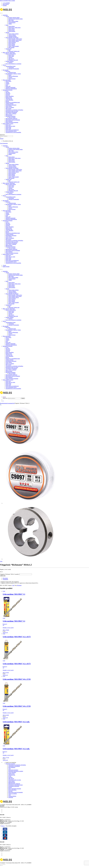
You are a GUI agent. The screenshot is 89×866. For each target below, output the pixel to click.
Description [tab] (5, 578)
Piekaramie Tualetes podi (13, 51)
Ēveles (7, 91)
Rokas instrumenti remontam (12, 122)
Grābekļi (7, 83)
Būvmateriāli (5, 70)
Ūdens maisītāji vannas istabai (14, 40)
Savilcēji (10, 77)
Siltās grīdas (11, 20)
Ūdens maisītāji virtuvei (13, 41)
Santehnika (5, 15)
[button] (0, 404)
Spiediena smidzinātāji (10, 87)
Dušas (7, 25)
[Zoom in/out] (0, 864)
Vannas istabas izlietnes (13, 33)
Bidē (9, 50)
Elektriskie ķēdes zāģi (13, 60)
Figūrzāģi (8, 94)
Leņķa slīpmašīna (9, 99)
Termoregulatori (11, 22)
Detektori (10, 62)
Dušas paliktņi (11, 28)
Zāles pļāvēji (11, 58)
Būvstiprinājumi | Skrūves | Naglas (13, 73)
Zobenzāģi (8, 93)
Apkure (7, 16)
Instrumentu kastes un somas (12, 111)
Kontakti (5, 5)
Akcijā (4, 265)
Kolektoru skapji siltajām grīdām (15, 18)
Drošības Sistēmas (10, 61)
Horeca (4, 65)
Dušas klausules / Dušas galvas (15, 38)
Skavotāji (8, 92)
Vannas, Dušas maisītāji (13, 46)
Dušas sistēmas (11, 43)
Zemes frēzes (11, 55)
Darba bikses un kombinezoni (12, 129)
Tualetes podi (8, 48)
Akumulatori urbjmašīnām (11, 112)
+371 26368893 (6, 3)
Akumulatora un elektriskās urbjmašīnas (14, 109)
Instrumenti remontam (7, 90)
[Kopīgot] (3, 864)
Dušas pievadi (11, 30)
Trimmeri (10, 57)
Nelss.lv (3, 825)
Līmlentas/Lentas (12, 72)
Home (1, 403)
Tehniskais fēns (9, 98)
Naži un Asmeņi (11, 117)
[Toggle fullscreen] (2, 864)
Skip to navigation (4, 0)
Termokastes (11, 67)
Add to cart (3, 575)
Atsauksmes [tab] (5, 579)
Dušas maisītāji (11, 45)
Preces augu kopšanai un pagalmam (13, 63)
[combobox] (6, 136)
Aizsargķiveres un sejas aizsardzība (13, 132)
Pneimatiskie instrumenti (11, 104)
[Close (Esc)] (4, 864)
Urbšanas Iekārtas (9, 103)
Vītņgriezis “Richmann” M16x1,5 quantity (9, 574)
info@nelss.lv (6, 4)
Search (4, 397)
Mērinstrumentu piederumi (11, 118)
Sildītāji (10, 23)
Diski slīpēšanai (9, 121)
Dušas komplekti (12, 42)
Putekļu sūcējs (9, 97)
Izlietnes (7, 32)
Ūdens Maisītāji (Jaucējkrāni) (12, 37)
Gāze (9, 768)
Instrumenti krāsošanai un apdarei (15, 771)
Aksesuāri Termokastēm (13, 68)
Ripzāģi (7, 101)
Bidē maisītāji (11, 47)
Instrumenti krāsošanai (10, 116)
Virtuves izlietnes (12, 35)
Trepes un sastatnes (10, 107)
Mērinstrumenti (9, 114)
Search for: (2, 134)
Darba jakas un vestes (10, 126)
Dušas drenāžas (11, 31)
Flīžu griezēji (8, 108)
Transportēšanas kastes (11, 66)
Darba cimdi (8, 128)
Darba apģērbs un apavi (8, 123)
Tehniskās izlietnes (12, 36)
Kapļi (7, 85)
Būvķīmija (8, 71)
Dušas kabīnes (11, 26)
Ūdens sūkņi (11, 56)
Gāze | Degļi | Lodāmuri (11, 113)
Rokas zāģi (8, 86)
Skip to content (11, 0)
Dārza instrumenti (7, 80)
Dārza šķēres (8, 81)
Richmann (19, 585)
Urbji (13, 403)
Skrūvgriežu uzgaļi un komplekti (13, 119)
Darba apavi (8, 124)
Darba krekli (8, 127)
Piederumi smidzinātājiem (11, 88)
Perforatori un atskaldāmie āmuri (13, 102)
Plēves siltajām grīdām (13, 21)
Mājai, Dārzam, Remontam (9, 52)
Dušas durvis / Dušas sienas (14, 27)
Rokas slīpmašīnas (10, 96)
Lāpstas (7, 82)
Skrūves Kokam (11, 78)
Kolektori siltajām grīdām (13, 17)
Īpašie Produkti (6, 266)
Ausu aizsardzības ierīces (11, 131)
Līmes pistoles (9, 106)
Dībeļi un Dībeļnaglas (13, 76)
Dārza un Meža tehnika (11, 53)
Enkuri (9, 75)
